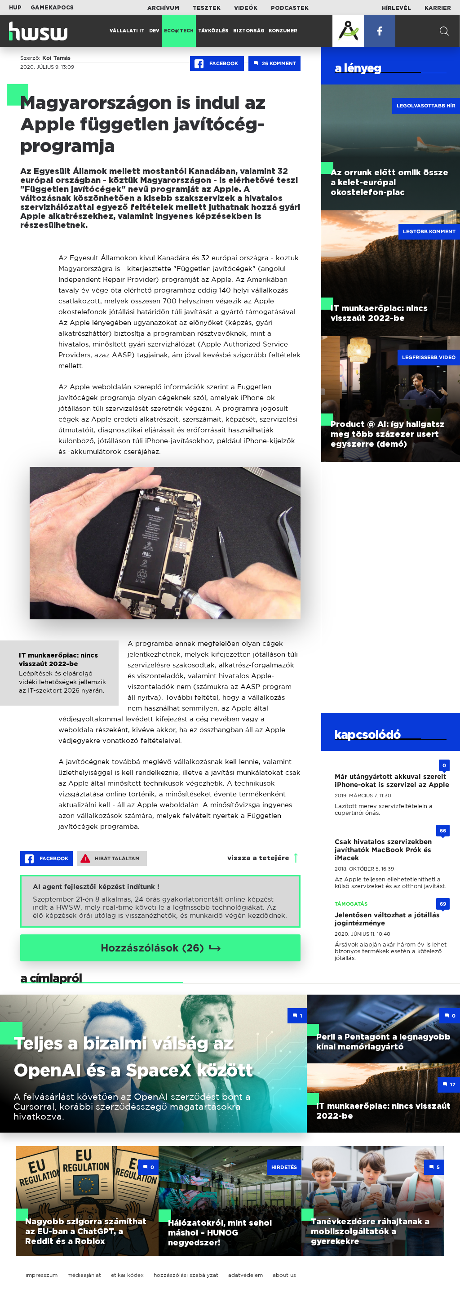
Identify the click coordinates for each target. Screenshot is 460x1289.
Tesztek (207, 8)
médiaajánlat (84, 1275)
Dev (154, 31)
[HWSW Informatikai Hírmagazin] (38, 31)
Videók (245, 8)
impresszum (42, 1275)
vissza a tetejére (258, 858)
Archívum (163, 8)
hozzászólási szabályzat (186, 1275)
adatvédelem (245, 1275)
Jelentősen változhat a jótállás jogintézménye (387, 919)
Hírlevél (396, 8)
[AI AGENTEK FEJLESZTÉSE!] (348, 31)
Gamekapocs (52, 7)
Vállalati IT (127, 31)
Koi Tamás (56, 58)
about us (284, 1275)
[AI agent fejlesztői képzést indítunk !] (160, 901)
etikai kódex (127, 1275)
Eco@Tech (179, 31)
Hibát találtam (117, 858)
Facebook (223, 63)
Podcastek (290, 8)
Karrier (438, 8)
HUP (15, 7)
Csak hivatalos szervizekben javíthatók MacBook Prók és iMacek (383, 849)
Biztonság (248, 31)
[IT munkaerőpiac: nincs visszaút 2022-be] (59, 682)
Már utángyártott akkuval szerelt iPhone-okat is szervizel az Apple (392, 780)
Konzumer (283, 31)
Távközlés (213, 31)
